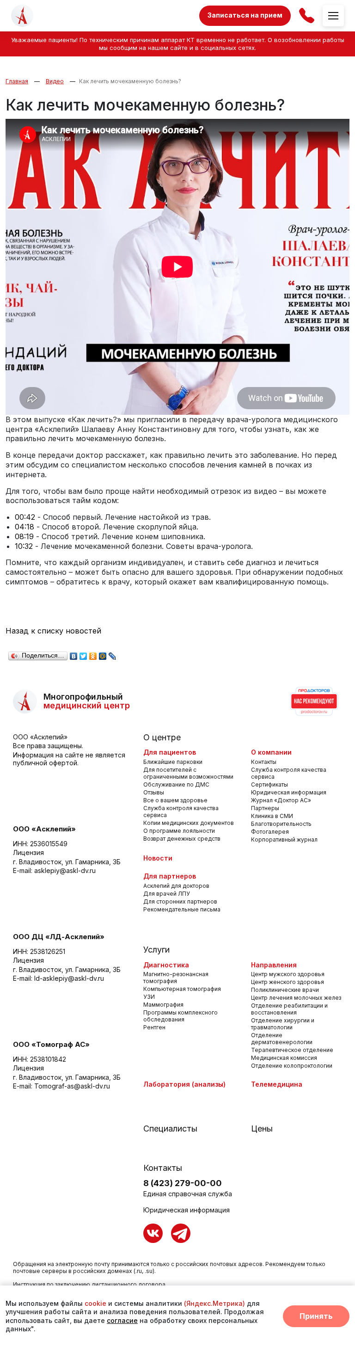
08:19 (24, 536)
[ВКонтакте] (74, 654)
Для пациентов (169, 752)
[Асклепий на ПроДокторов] (313, 701)
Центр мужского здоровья (287, 974)
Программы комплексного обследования (180, 1016)
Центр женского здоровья (287, 981)
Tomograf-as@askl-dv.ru (72, 1086)
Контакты (263, 761)
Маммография (163, 1004)
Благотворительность (281, 823)
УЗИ (149, 996)
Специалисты (170, 1128)
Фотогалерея (270, 831)
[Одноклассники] (93, 654)
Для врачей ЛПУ (166, 893)
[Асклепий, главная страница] (22, 16)
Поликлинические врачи (285, 989)
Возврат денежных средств (181, 838)
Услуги (156, 949)
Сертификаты (269, 784)
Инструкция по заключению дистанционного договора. (90, 1284)
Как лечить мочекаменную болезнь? (130, 81)
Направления (274, 965)
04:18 (24, 526)
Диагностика (166, 965)
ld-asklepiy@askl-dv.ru (69, 978)
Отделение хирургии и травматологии (282, 1024)
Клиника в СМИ (272, 815)
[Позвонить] (306, 15)
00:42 (25, 517)
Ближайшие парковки (172, 761)
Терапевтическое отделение (292, 1049)
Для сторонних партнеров (180, 901)
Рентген (154, 1027)
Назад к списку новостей (53, 630)
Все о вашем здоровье (175, 800)
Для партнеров (169, 876)
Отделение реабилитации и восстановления (289, 1009)
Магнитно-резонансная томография (175, 977)
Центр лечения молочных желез (296, 997)
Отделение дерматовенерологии (281, 1039)
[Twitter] (83, 654)
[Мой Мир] (103, 654)
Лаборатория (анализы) (184, 1084)
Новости (157, 858)
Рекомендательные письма (181, 909)
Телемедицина (276, 1084)
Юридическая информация (288, 792)
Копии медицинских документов (188, 822)
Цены (262, 1128)
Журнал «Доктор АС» (281, 800)
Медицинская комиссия (284, 1057)
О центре (162, 737)
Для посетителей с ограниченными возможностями (188, 773)
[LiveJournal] (112, 654)
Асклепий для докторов (176, 885)
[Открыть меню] (333, 15)
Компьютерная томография (182, 988)
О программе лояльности (179, 830)
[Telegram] (180, 1233)
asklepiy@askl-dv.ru (65, 870)
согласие (122, 1320)
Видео (55, 81)
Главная (17, 81)
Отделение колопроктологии (291, 1065)
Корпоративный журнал (284, 839)
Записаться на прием (245, 15)
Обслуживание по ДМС (176, 784)
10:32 (24, 546)
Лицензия (28, 852)
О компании (271, 752)
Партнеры (265, 808)
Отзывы (153, 792)
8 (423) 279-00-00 (182, 1183)
